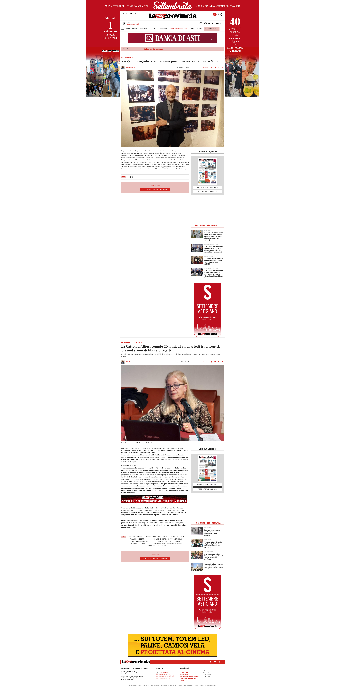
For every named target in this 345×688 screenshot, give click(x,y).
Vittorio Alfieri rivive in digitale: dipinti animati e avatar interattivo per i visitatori (213, 544)
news (131, 177)
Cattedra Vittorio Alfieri (156, 537)
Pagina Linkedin (137, 13)
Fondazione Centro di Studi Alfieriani (166, 539)
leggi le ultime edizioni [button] (206, 187)
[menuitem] (131, 29)
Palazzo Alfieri (177, 537)
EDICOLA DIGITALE (207, 23)
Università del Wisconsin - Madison (167, 543)
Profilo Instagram (128, 13)
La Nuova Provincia (134, 49)
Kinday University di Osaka (169, 541)
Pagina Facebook (124, 13)
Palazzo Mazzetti (137, 539)
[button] (220, 14)
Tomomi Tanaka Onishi (139, 541)
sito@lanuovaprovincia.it (163, 678)
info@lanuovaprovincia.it (163, 674)
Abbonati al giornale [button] (207, 192)
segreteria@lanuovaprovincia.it (165, 676)
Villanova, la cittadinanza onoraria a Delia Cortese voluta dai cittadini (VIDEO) (213, 261)
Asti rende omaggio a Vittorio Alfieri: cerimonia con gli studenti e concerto (214, 556)
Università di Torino (138, 543)
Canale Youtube (132, 13)
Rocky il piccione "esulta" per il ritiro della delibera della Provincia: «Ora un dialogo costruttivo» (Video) (213, 236)
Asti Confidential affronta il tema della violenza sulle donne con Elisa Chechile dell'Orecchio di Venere (213, 274)
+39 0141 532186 (163, 672)
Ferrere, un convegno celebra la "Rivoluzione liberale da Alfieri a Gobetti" (212, 532)
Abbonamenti (217, 23)
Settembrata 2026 (133, 24)
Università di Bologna (157, 546)
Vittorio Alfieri (135, 537)
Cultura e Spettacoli (153, 49)
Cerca (215, 14)
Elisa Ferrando (130, 67)
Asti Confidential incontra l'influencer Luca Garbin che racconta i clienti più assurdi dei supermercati (213, 249)
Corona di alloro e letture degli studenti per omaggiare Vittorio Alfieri (213, 566)
